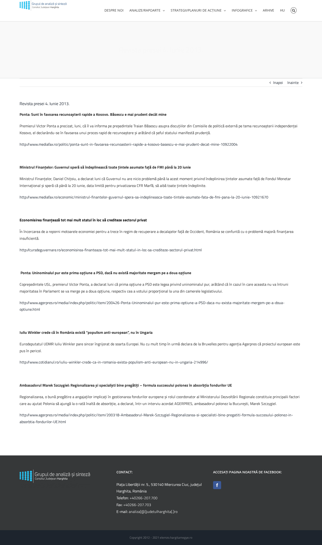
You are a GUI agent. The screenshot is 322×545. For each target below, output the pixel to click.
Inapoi (278, 82)
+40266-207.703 (137, 505)
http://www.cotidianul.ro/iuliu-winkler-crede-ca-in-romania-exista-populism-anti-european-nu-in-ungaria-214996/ (114, 362)
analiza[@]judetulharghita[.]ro (153, 511)
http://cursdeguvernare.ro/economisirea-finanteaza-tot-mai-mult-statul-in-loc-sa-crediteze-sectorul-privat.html (111, 250)
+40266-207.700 (143, 498)
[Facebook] (217, 485)
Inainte (293, 82)
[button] (294, 10)
